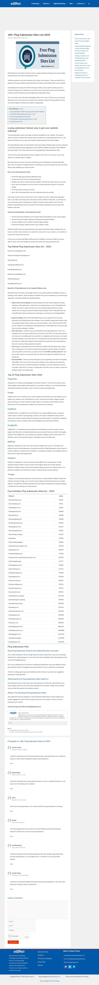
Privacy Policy (42, 962)
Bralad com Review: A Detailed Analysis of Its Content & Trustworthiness (82, 75)
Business (46, 3)
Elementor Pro (55, 976)
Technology (35, 3)
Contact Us (80, 3)
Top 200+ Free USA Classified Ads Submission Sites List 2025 (25, 732)
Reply (11, 763)
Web (70, 3)
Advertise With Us (43, 951)
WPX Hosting (55, 981)
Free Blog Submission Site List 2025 (18, 730)
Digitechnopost (29, 976)
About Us (40, 965)
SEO (10, 728)
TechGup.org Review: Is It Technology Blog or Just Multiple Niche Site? (82, 58)
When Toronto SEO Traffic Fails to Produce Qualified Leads (82, 41)
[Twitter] (11, 723)
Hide (21, 109)
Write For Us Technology (45, 958)
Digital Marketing (59, 3)
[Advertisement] (49, 18)
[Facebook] (9, 723)
